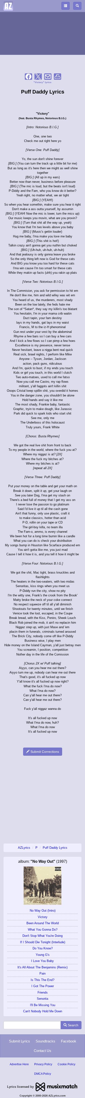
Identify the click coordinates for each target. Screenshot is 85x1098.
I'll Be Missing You (42, 1005)
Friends (43, 992)
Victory (42, 917)
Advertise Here (19, 1064)
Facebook (68, 1041)
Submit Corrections (44, 752)
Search (72, 1025)
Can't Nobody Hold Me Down (42, 1011)
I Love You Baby (42, 961)
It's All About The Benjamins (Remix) (42, 967)
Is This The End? (42, 980)
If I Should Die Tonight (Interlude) (42, 942)
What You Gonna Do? (42, 929)
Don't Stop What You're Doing (42, 936)
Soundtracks (45, 1041)
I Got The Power (42, 986)
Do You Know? (43, 948)
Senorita (42, 998)
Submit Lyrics (19, 1041)
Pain (42, 973)
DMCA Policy (42, 1073)
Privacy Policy (43, 1064)
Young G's (43, 955)
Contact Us (42, 1051)
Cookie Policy (66, 1064)
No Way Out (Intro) (42, 910)
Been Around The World (42, 923)
